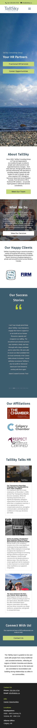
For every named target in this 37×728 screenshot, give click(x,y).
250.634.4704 (14, 690)
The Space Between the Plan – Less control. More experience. (17, 594)
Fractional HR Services (18, 64)
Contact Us (18, 638)
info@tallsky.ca (14, 693)
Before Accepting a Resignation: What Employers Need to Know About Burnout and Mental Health (18, 540)
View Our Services (18, 233)
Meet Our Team (18, 191)
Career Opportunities (18, 71)
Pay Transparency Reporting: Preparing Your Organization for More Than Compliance (17, 487)
